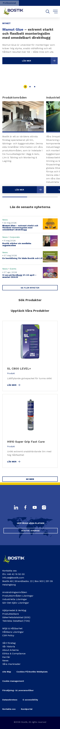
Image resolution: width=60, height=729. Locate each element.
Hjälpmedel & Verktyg (14, 610)
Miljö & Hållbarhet (12, 628)
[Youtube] (34, 507)
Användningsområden (14, 592)
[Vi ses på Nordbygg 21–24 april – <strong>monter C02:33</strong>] (30, 273)
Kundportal (26, 709)
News (5, 660)
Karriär (6, 657)
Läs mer (26, 61)
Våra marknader (11, 664)
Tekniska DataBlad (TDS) (16, 620)
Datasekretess (9, 700)
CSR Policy (8, 635)
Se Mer (30, 479)
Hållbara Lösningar (13, 632)
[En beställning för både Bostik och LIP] (30, 257)
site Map (6, 671)
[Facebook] (25, 507)
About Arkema (10, 650)
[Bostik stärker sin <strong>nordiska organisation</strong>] (30, 241)
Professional (9, 3)
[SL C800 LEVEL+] (30, 356)
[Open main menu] (55, 12)
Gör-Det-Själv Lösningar (15, 602)
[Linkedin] (16, 507)
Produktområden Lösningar (17, 595)
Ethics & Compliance (13, 653)
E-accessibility (30, 700)
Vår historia (8, 646)
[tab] (25, 87)
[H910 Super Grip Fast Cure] (30, 431)
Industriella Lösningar (14, 599)
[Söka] (48, 11)
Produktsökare (10, 613)
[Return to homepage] (15, 12)
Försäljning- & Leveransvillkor (18, 690)
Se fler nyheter (30, 288)
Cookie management (13, 681)
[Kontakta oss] (16, 564)
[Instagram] (44, 507)
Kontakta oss (9, 709)
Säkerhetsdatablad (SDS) (16, 617)
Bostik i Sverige (30, 530)
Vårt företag (9, 643)
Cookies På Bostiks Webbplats (32, 671)
